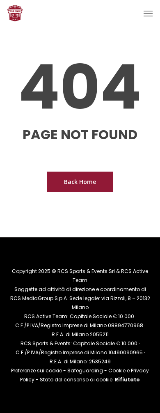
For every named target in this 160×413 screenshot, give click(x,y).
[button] (148, 13)
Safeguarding (85, 370)
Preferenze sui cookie (36, 370)
